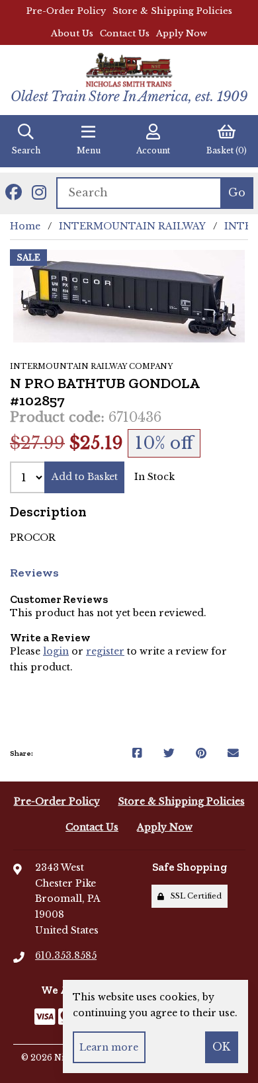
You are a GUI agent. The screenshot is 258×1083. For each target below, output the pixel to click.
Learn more (108, 1047)
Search (25, 150)
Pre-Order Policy (66, 11)
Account (153, 150)
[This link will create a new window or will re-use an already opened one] (137, 754)
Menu (89, 150)
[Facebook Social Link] (13, 193)
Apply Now (181, 33)
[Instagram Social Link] (39, 193)
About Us (72, 33)
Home (25, 226)
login (56, 651)
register (105, 651)
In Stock (154, 477)
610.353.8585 (66, 955)
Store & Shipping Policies (172, 11)
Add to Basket (85, 477)
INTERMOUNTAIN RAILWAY (132, 226)
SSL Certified (194, 896)
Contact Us (125, 33)
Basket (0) (226, 150)
